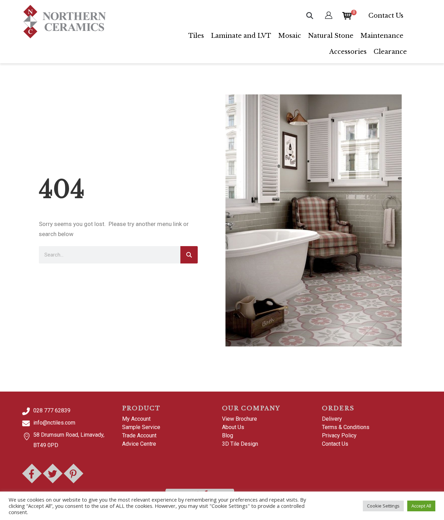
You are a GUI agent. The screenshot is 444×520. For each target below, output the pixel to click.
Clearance (390, 52)
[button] (310, 15)
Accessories (348, 52)
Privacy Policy (339, 435)
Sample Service (141, 427)
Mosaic (289, 36)
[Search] (189, 254)
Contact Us (385, 15)
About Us (233, 427)
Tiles (196, 36)
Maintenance (381, 36)
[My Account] (328, 15)
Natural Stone (330, 36)
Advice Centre (139, 444)
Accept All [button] (421, 506)
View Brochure (239, 419)
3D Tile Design (240, 444)
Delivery (332, 419)
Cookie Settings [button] (383, 506)
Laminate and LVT (241, 36)
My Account (136, 419)
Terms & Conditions (345, 427)
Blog (227, 435)
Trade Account (139, 435)
